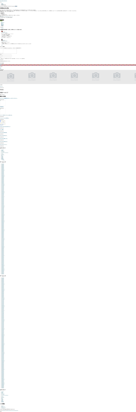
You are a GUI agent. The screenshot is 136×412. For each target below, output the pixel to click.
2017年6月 (2, 187)
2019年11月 (2, 170)
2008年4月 (2, 235)
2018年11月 (2, 175)
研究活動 (2, 159)
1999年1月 (2, 266)
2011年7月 (2, 209)
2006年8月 (2, 248)
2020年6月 (2, 280)
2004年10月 (2, 255)
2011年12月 (2, 205)
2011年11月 (2, 206)
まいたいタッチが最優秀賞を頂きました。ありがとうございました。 (9, 98)
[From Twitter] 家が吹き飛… (3, 132)
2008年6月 (2, 347)
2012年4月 (2, 202)
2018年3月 (2, 181)
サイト (1, 57)
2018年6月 (2, 179)
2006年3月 (2, 252)
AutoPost (2, 391)
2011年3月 (2, 212)
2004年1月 (2, 370)
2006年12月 (2, 246)
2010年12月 (2, 214)
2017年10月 (2, 185)
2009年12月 (2, 220)
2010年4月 (2, 217)
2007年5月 (2, 242)
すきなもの (2, 393)
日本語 (2, 156)
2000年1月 (2, 264)
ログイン (2, 405)
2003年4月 (2, 260)
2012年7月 (2, 200)
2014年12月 (2, 196)
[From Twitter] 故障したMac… (4, 138)
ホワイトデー (1, 86)
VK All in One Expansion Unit (14, 410)
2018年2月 (2, 182)
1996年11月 (2, 269)
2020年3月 (2, 167)
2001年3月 (2, 263)
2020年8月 (2, 165)
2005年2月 (2, 254)
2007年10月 (2, 239)
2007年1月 (2, 245)
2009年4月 (2, 226)
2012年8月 (2, 199)
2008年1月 (2, 237)
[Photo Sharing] (6, 16)
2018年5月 (2, 180)
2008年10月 (2, 344)
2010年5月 (2, 216)
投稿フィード (3, 406)
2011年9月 (2, 207)
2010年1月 (2, 219)
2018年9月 (2, 177)
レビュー (2, 396)
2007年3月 (2, 244)
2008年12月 (2, 229)
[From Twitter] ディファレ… (3, 144)
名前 (1, 54)
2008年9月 (2, 231)
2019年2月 (2, 173)
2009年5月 (2, 225)
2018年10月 (2, 176)
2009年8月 (2, 223)
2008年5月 (2, 234)
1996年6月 (2, 273)
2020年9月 (2, 164)
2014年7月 (2, 197)
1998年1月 (2, 267)
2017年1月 (2, 190)
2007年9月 (2, 240)
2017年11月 (2, 184)
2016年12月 (2, 191)
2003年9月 (2, 257)
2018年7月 (2, 178)
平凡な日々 (2, 397)
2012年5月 (2, 315)
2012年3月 (2, 203)
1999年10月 (2, 265)
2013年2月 (2, 312)
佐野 (3, 40)
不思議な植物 (1, 106)
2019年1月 (2, 174)
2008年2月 (2, 236)
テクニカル (2, 394)
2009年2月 (2, 341)
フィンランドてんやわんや (4, 152)
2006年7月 (2, 249)
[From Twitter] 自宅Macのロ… (4, 141)
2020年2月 (2, 168)
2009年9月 (2, 222)
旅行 (2, 155)
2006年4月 (2, 251)
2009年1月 (2, 228)
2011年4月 (2, 211)
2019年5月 (2, 171)
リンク (2, 153)
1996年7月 (2, 272)
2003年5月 (2, 373)
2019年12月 (2, 283)
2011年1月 (2, 213)
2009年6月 (2, 338)
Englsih (2, 150)
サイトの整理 (1, 129)
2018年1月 (2, 183)
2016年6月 (2, 193)
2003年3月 (2, 261)
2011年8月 (2, 208)
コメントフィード (3, 407)
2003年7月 (2, 258)
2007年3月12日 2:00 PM (4, 32)
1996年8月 (2, 271)
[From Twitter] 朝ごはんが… (3, 135)
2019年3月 (2, 286)
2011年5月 (2, 210)
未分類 (2, 399)
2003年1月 (2, 376)
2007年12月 (2, 238)
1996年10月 (2, 270)
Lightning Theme (8, 410)
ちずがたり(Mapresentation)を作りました (5, 126)
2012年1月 (2, 204)
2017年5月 (2, 188)
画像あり (16, 6)
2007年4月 (2, 243)
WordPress (4, 410)
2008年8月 (2, 232)
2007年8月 (2, 241)
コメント (1, 53)
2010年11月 (2, 215)
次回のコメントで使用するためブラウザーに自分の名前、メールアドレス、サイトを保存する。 (13, 58)
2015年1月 (2, 309)
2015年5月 (2, 194)
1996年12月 (2, 268)
